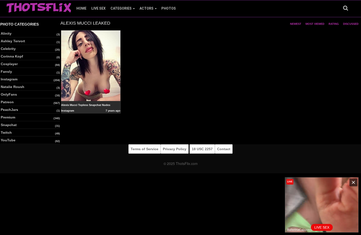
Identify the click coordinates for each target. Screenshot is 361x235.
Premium (8, 117)
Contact (223, 149)
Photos (168, 8)
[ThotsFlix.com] (39, 6)
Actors (146, 8)
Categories (121, 8)
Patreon (7, 102)
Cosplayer (9, 64)
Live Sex (98, 8)
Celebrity (8, 49)
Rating (334, 23)
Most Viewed (314, 23)
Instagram (9, 79)
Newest (295, 23)
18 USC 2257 (202, 149)
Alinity (6, 33)
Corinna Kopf (12, 56)
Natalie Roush (12, 87)
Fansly (6, 71)
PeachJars (9, 110)
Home (81, 8)
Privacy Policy (174, 149)
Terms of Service (144, 149)
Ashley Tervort (13, 41)
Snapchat (9, 125)
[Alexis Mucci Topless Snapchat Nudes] (90, 65)
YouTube (8, 140)
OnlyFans (9, 94)
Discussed (351, 23)
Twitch (6, 132)
